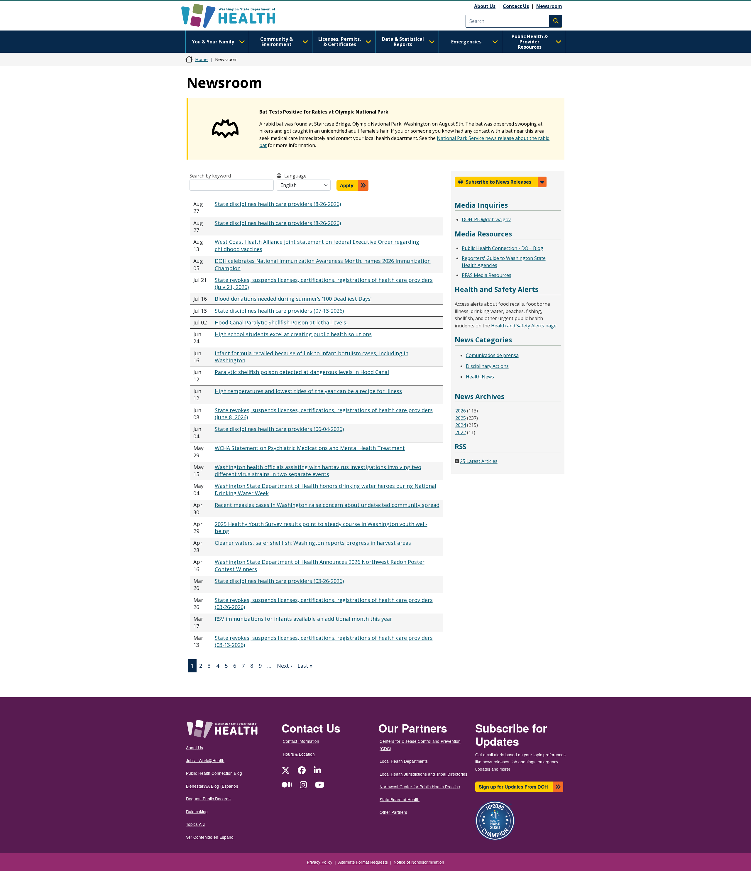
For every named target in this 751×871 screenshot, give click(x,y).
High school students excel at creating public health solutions (293, 334)
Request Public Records (208, 798)
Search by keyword (210, 175)
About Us (484, 6)
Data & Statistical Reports (403, 42)
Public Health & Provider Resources (530, 41)
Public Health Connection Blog (214, 773)
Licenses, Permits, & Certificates (339, 42)
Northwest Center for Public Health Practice (420, 786)
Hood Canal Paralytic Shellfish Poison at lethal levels (281, 322)
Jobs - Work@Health (205, 760)
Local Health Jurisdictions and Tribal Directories (423, 774)
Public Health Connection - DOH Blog (502, 248)
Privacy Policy (319, 862)
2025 (460, 418)
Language (295, 175)
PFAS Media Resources (486, 275)
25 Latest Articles (479, 461)
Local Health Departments (404, 761)
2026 (460, 410)
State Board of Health (400, 799)
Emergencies (466, 41)
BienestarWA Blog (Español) (212, 786)
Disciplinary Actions (487, 366)
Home (201, 59)
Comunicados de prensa (492, 355)
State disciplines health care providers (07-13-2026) (279, 310)
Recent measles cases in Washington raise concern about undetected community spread (327, 504)
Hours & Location (299, 754)
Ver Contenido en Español (210, 837)
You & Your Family (213, 41)
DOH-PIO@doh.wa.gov (486, 219)
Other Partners (393, 812)
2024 (460, 425)
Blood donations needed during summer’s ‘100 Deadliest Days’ (293, 298)
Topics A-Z (195, 824)
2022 (460, 432)
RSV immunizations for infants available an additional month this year (303, 618)
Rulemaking (197, 811)
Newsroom (549, 6)
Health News (480, 376)
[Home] (233, 16)
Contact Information (301, 741)
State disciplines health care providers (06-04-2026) (279, 428)
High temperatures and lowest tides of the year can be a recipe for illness (308, 391)
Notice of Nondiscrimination (419, 862)
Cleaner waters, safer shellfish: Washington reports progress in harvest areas (313, 542)
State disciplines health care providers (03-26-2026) (279, 580)
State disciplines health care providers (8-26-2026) (278, 203)
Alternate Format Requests (363, 862)
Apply (346, 185)
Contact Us (516, 6)
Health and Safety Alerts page (524, 325)
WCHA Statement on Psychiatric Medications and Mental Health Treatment (310, 447)
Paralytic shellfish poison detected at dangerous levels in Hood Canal (302, 372)
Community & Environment (276, 42)
